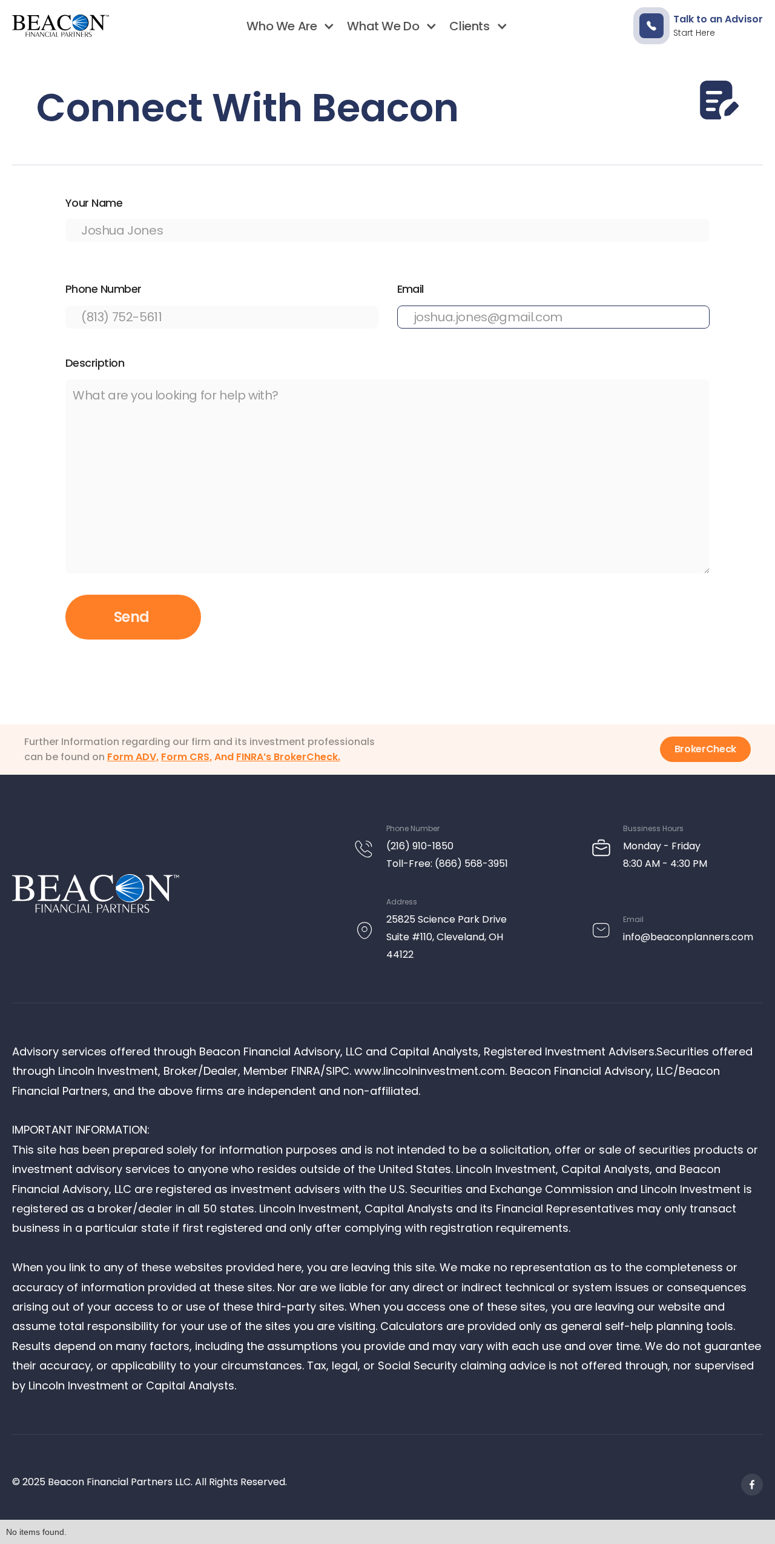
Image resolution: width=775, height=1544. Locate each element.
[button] (287, 26)
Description (94, 362)
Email (410, 288)
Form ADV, (133, 757)
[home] (60, 26)
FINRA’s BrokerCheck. (288, 757)
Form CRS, (186, 757)
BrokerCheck (705, 749)
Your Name (93, 202)
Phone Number (103, 288)
